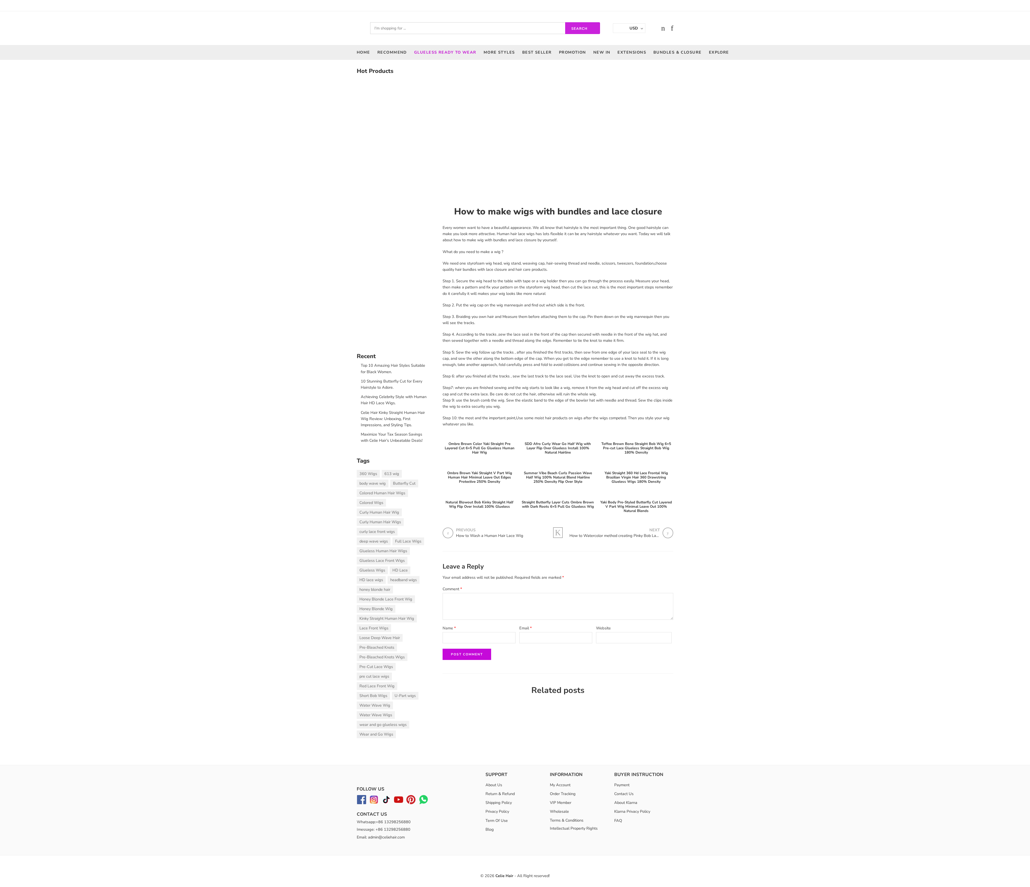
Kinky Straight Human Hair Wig (386, 618)
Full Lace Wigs (408, 541)
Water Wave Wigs (375, 715)
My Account (560, 785)
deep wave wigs (373, 541)
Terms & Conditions (566, 820)
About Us (493, 785)
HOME (363, 52)
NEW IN (601, 52)
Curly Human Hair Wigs (380, 522)
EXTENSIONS (631, 52)
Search (579, 28)
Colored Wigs (371, 502)
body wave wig (372, 483)
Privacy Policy (497, 811)
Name (449, 628)
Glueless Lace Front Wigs (382, 560)
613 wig (391, 473)
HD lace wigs (371, 579)
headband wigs (403, 579)
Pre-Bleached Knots (376, 647)
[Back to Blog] (557, 532)
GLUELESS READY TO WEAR (445, 52)
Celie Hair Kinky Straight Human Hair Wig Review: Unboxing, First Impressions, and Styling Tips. (393, 419)
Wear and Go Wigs (376, 734)
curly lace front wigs (377, 531)
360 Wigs (368, 473)
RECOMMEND (392, 52)
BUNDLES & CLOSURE (677, 52)
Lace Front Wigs (373, 628)
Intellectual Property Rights (574, 828)
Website (603, 628)
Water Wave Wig (374, 705)
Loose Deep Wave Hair (379, 637)
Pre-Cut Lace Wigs (376, 666)
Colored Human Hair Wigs (382, 493)
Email (525, 628)
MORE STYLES (499, 52)
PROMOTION (572, 52)
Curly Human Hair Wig (379, 512)
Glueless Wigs (372, 570)
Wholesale (559, 811)
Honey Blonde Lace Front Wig (385, 599)
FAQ (618, 820)
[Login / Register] (652, 28)
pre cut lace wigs (374, 676)
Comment (452, 589)
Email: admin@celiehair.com (381, 837)
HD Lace (400, 570)
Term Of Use (496, 820)
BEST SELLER (537, 52)
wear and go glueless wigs (383, 724)
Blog (489, 829)
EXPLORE (719, 52)
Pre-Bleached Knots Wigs (382, 657)
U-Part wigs (405, 695)
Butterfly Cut (404, 483)
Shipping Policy (498, 802)
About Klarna (625, 802)
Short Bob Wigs (373, 695)
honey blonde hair (374, 589)
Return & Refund (500, 793)
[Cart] (663, 28)
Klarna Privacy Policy (632, 811)
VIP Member (560, 802)
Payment (622, 785)
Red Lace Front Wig (377, 686)
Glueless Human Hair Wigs (383, 551)
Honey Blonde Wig (376, 608)
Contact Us (624, 793)
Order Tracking (563, 793)
